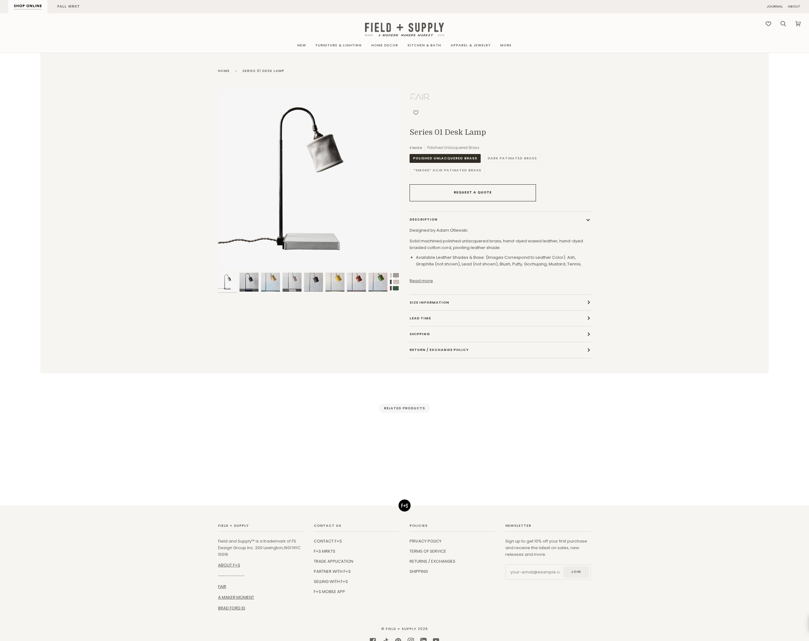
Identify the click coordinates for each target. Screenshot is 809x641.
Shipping (420, 334)
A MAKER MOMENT (236, 597)
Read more (421, 281)
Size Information (429, 302)
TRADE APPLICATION (333, 561)
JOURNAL (775, 6)
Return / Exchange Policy (439, 349)
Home (224, 70)
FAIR (222, 587)
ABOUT (794, 6)
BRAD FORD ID (231, 608)
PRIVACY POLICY (425, 541)
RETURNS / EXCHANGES (432, 561)
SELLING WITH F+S (331, 582)
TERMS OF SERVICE (428, 551)
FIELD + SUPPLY (401, 628)
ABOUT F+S (229, 565)
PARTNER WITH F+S (332, 571)
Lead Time (420, 318)
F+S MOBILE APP (329, 592)
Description (424, 219)
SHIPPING (419, 571)
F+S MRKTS (324, 551)
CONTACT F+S (328, 541)
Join (576, 571)
